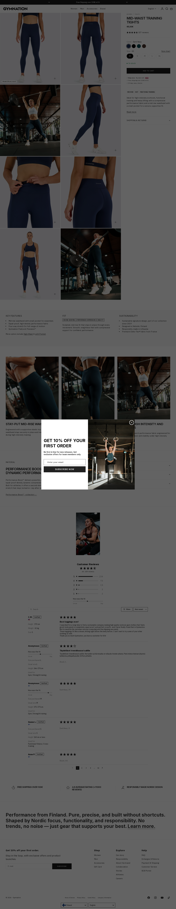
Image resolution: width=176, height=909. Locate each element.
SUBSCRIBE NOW (64, 469)
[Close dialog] (132, 422)
